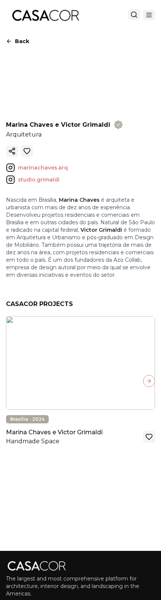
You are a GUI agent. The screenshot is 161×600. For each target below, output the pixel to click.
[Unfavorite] (27, 151)
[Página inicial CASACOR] (45, 15)
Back (22, 41)
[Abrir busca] (134, 14)
